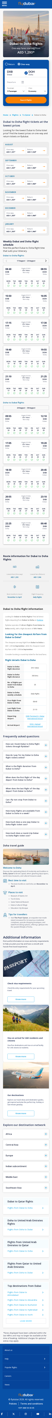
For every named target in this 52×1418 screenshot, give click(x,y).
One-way (25, 64)
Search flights (26, 100)
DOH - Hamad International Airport (35, 725)
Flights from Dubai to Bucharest (22, 1305)
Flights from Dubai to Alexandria (22, 1300)
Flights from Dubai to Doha (20, 1208)
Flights (15, 115)
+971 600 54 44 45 (26, 1408)
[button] (26, 745)
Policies (13, 1403)
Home (5, 115)
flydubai (40, 620)
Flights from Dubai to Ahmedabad (17, 1293)
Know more (21, 999)
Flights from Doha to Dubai (20, 1229)
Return (11, 64)
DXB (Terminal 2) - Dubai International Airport (35, 717)
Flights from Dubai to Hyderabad (22, 1310)
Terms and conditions (31, 1403)
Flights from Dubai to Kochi (20, 1314)
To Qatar (26, 115)
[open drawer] (4, 3)
